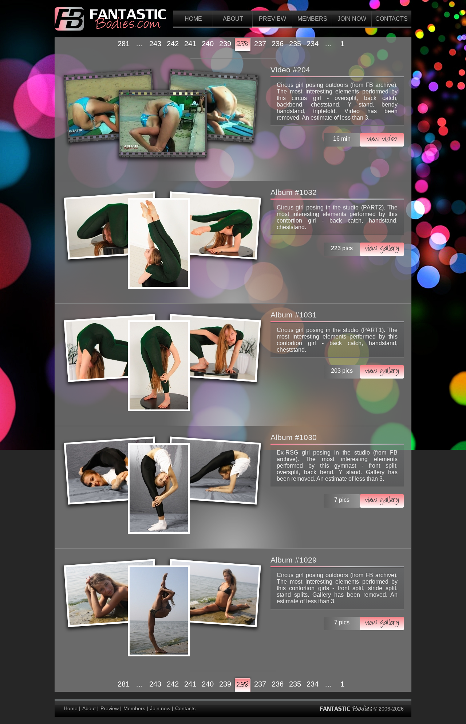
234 (313, 44)
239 (225, 44)
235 (295, 44)
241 (190, 44)
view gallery (382, 249)
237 (260, 44)
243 (155, 44)
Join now (351, 19)
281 (124, 44)
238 (242, 44)
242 (173, 44)
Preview (272, 19)
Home (193, 19)
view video (382, 139)
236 (278, 44)
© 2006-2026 (388, 708)
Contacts (391, 19)
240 (208, 44)
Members (312, 19)
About (233, 19)
